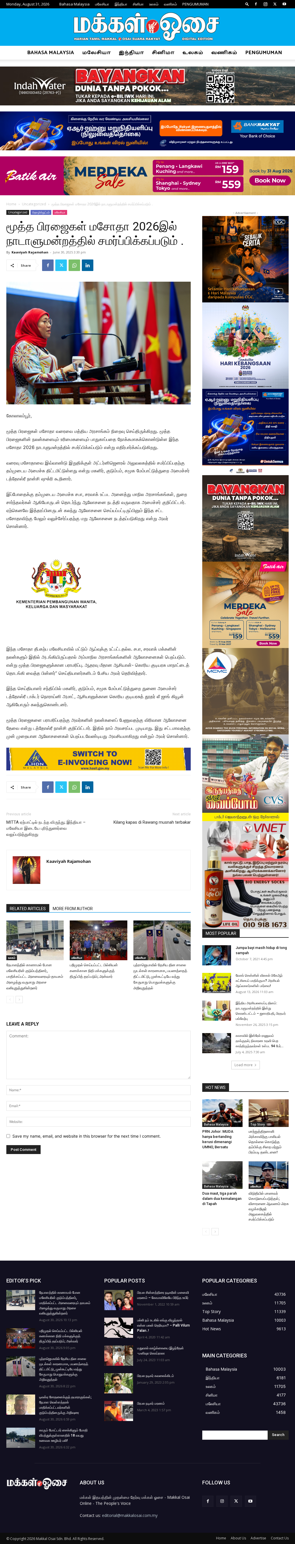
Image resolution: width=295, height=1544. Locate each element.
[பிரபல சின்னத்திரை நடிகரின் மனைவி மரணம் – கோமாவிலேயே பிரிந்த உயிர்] (118, 1300)
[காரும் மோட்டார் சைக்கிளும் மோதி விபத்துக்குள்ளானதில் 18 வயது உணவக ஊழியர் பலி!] (20, 1438)
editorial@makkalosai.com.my (130, 1515)
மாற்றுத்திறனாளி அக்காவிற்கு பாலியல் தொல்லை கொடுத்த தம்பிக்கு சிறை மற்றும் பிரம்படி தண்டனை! (265, 1141)
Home (11, 204)
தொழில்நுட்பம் (41, 212)
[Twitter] (275, 4)
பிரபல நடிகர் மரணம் (151, 1403)
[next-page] (19, 999)
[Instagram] (265, 4)
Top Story (257, 1124)
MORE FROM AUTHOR (73, 908)
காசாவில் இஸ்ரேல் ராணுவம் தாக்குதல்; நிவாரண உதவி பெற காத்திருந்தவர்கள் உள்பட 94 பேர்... (259, 1041)
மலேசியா (102, 4)
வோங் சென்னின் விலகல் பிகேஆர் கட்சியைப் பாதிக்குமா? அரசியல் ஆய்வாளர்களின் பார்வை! (259, 980)
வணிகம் (170, 4)
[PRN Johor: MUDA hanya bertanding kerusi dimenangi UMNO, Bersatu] (222, 1113)
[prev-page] (10, 999)
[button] (247, 4)
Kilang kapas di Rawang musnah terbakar (152, 822)
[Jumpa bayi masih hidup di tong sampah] (216, 955)
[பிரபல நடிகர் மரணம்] (118, 1411)
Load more (244, 1064)
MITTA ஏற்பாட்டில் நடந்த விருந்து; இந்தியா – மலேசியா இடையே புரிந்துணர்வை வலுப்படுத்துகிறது (46, 828)
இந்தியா (121, 4)
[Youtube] (284, 4)
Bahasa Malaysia (74, 4)
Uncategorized (34, 204)
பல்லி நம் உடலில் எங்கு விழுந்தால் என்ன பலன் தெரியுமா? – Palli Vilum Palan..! (163, 1325)
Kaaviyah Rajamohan (30, 252)
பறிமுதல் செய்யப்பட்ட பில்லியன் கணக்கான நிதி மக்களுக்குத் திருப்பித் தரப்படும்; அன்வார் (94, 971)
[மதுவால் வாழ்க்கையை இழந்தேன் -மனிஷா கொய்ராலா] (118, 1356)
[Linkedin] (87, 265)
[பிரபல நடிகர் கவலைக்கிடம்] (118, 1383)
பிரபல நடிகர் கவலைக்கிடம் (155, 1376)
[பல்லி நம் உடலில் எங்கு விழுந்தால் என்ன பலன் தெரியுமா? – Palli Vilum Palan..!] (118, 1328)
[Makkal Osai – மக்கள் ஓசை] (147, 27)
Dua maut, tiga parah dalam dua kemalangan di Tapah (221, 1198)
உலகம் (153, 4)
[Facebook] (255, 4)
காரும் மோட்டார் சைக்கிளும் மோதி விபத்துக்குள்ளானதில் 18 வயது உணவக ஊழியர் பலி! (63, 1435)
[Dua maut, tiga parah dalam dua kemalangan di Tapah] (222, 1175)
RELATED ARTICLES (28, 908)
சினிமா (138, 4)
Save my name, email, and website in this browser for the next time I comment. (86, 1136)
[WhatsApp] (74, 265)
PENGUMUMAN (195, 4)
